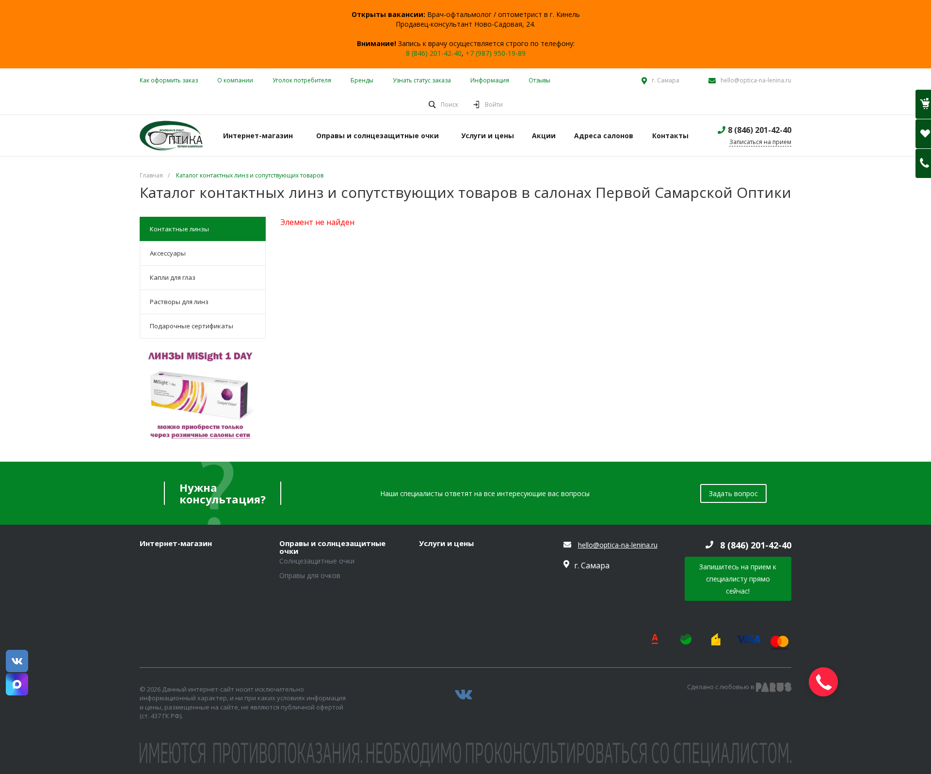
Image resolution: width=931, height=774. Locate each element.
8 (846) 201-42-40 (434, 53)
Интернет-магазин (176, 543)
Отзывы (539, 80)
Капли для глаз (172, 277)
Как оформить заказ (169, 80)
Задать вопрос (733, 493)
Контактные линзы (179, 229)
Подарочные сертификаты (191, 326)
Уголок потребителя (302, 80)
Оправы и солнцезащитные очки (332, 547)
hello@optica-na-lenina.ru (756, 80)
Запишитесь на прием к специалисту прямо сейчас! (737, 579)
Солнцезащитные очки (316, 560)
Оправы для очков (309, 575)
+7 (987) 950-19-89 (496, 53)
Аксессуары (168, 253)
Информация (489, 80)
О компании (235, 80)
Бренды (362, 80)
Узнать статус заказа (422, 80)
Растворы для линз (179, 301)
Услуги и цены (446, 543)
